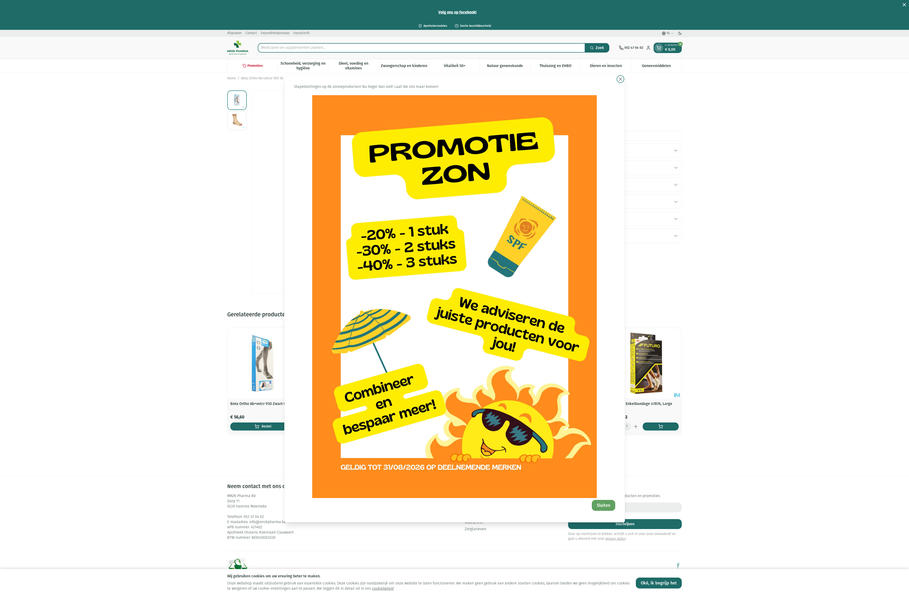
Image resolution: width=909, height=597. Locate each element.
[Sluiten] (620, 79)
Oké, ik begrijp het (659, 583)
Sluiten (603, 505)
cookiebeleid (383, 589)
